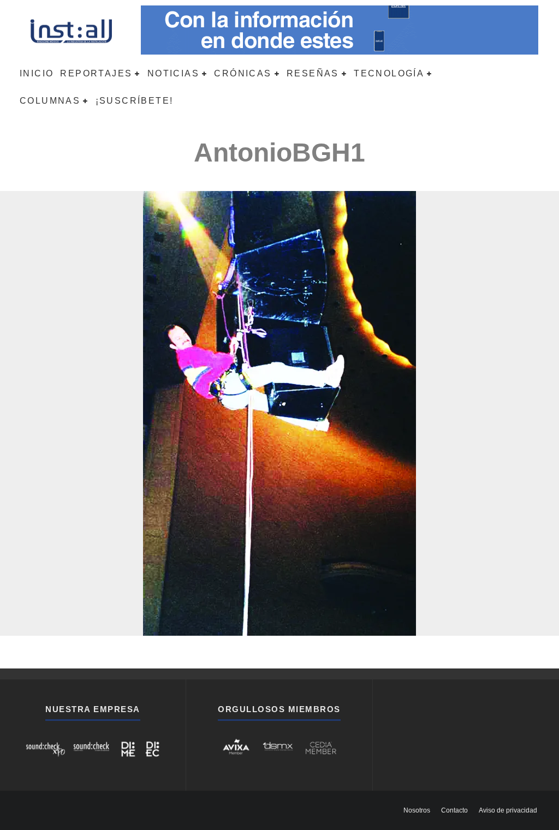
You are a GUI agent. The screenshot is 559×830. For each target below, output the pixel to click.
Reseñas (313, 73)
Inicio (36, 73)
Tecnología (389, 73)
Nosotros (416, 810)
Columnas (50, 100)
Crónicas (242, 73)
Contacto (454, 810)
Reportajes (96, 73)
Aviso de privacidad (508, 810)
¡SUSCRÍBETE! (135, 100)
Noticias (173, 73)
